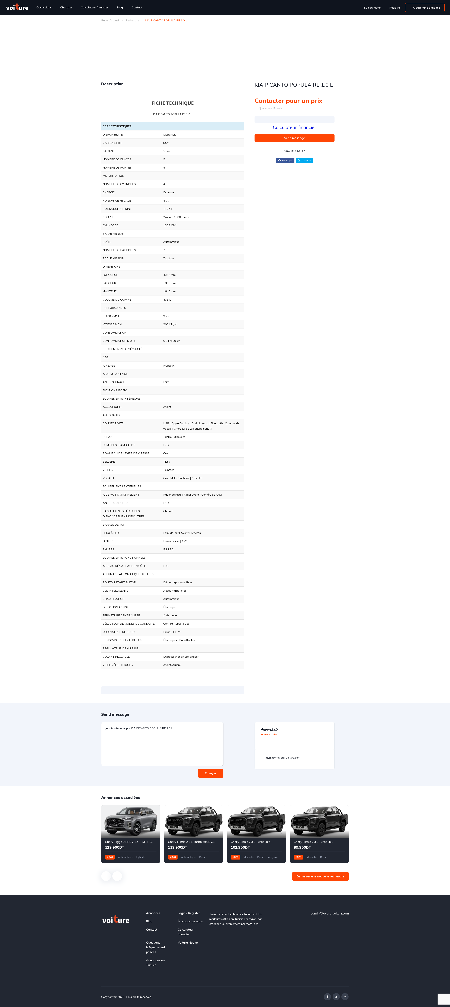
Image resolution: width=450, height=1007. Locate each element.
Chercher (66, 7)
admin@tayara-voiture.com (330, 913)
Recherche (132, 20)
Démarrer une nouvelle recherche (320, 876)
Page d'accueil (110, 20)
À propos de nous (190, 921)
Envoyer (210, 773)
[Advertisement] (225, 55)
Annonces (153, 913)
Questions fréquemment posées (155, 947)
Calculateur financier (94, 7)
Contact (137, 7)
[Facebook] (327, 996)
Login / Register (189, 913)
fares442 (269, 730)
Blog (120, 7)
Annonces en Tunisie (155, 962)
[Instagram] (345, 996)
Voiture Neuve (188, 942)
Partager (287, 160)
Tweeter (306, 160)
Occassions (44, 7)
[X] (336, 996)
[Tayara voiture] (17, 7)
